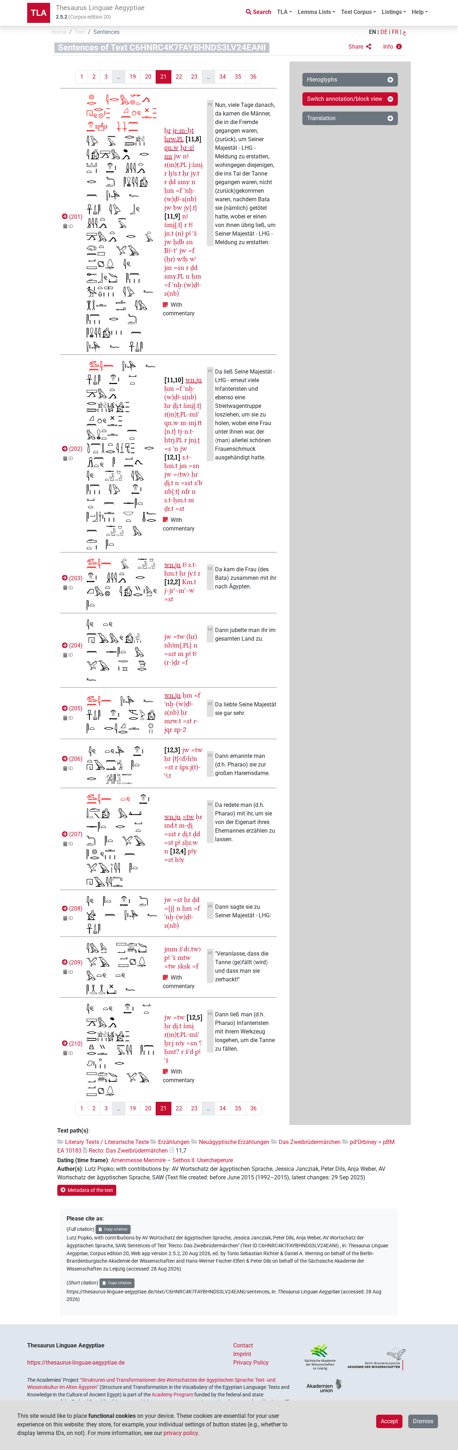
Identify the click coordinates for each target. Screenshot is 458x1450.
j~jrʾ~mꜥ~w (179, 590)
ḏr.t (169, 508)
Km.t (189, 582)
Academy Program (172, 1394)
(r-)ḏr (172, 662)
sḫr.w (190, 842)
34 (222, 76)
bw (177, 207)
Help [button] (418, 12)
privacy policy (181, 1433)
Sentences (106, 32)
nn (168, 156)
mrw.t (172, 721)
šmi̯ (188, 1026)
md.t (170, 825)
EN (372, 32)
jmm (170, 949)
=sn (179, 267)
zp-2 (180, 729)
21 (163, 76)
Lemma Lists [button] (314, 12)
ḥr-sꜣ (187, 147)
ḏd (172, 182)
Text (79, 32)
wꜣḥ (182, 259)
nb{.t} (172, 491)
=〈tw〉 (181, 474)
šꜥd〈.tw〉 (190, 949)
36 (253, 76)
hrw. (174, 139)
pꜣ (188, 233)
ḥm (169, 190)
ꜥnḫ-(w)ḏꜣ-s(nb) (180, 194)
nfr (185, 491)
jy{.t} (190, 207)
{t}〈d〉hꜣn (184, 758)
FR (395, 32)
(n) (179, 233)
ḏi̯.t (176, 405)
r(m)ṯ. (175, 165)
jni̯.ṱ (194, 440)
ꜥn (175, 448)
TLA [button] (282, 12)
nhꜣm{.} (178, 645)
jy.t (195, 173)
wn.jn (193, 380)
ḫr (167, 130)
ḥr (185, 173)
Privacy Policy (251, 1362)
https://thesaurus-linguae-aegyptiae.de (76, 1362)
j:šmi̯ (196, 165)
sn (189, 242)
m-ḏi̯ (186, 825)
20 (148, 76)
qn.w (171, 147)
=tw (179, 636)
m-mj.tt (191, 423)
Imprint (242, 1354)
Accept (389, 1421)
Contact (243, 1345)
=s (167, 448)
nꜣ (186, 156)
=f (179, 190)
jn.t (169, 233)
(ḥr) (169, 259)
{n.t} (170, 431)
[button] (360, 47)
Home (59, 32)
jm (168, 267)
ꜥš (195, 233)
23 (194, 76)
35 (238, 76)
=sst (187, 483)
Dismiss (423, 1421)
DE (384, 32)
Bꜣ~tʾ (170, 250)
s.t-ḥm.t (175, 500)
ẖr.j (169, 1043)
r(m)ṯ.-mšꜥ (181, 414)
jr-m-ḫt (183, 130)
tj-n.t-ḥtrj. (179, 435)
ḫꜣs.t (175, 173)
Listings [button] (392, 12)
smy (183, 182)
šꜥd (189, 1051)
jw (177, 156)
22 (179, 76)
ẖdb (178, 242)
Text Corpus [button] (356, 12)
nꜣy (180, 1043)
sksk (183, 966)
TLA (39, 13)
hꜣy (179, 859)
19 (133, 76)
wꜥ (193, 259)
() (75, 216)
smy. (174, 276)
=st (179, 508)
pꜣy (192, 851)
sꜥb (198, 483)
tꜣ (191, 225)
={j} (169, 908)
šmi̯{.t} (173, 225)
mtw (184, 957)
